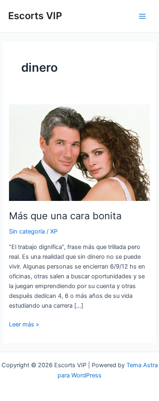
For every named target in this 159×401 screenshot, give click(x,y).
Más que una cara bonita (65, 216)
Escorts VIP (35, 16)
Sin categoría (27, 231)
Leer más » (24, 324)
